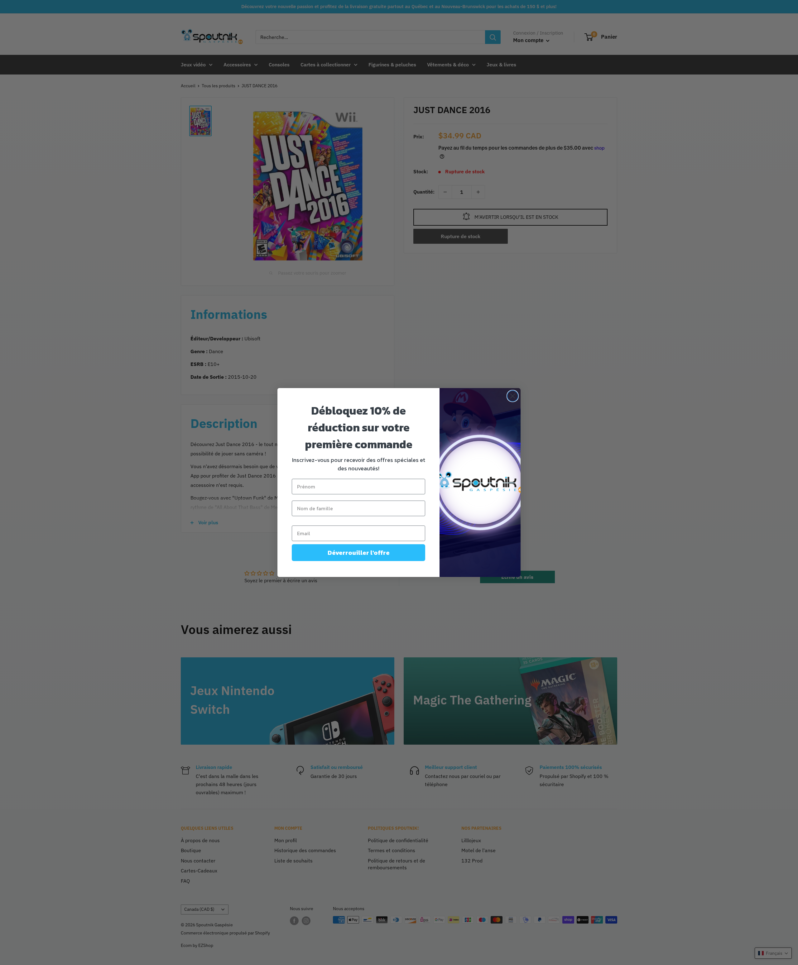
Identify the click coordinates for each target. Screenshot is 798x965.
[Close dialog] (512, 396)
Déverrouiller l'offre (359, 552)
